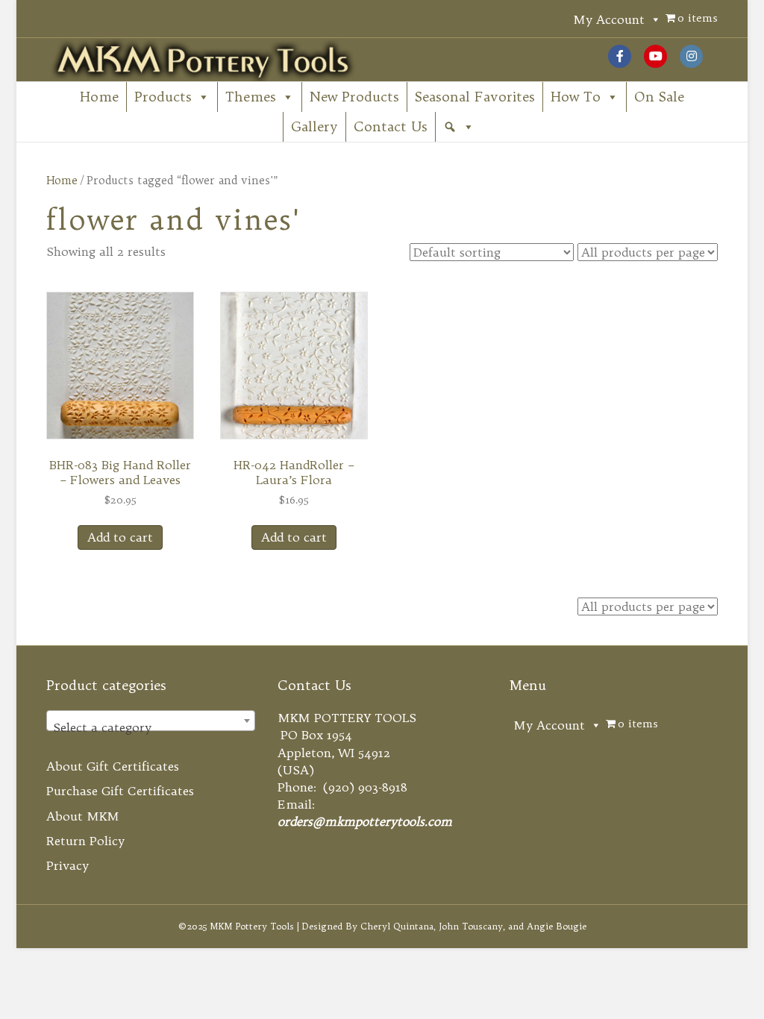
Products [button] (163, 96)
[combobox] (150, 720)
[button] (459, 127)
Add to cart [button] (120, 537)
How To (576, 96)
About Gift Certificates (112, 766)
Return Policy (85, 840)
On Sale (659, 96)
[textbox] (150, 727)
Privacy (67, 865)
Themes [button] (250, 96)
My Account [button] (609, 19)
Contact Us (391, 126)
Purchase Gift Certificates (120, 790)
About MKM (82, 816)
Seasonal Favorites (475, 96)
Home (99, 96)
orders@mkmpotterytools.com (365, 821)
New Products (354, 96)
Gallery (314, 126)
